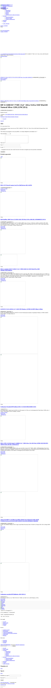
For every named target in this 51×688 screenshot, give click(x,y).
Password (2, 677)
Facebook (5, 640)
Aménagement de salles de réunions (10, 633)
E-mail (2, 147)
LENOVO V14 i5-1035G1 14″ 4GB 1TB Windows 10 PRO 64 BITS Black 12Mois (21, 309)
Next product (3, 79)
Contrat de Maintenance (7, 632)
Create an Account (10, 683)
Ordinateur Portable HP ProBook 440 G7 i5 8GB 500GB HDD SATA (18, 406)
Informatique (5, 631)
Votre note (2, 133)
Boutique (5, 623)
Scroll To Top (3, 684)
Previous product (3, 56)
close (1, 668)
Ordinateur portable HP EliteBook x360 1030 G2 (13, 594)
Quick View (2, 189)
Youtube (4, 642)
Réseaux (4, 635)
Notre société (5, 622)
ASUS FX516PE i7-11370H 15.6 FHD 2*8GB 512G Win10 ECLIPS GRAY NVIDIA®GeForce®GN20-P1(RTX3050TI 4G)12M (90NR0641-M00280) (19, 520)
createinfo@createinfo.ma (7, 6)
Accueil (2, 54)
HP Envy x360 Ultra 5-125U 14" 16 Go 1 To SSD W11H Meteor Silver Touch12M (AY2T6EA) (19, 100)
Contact (4, 625)
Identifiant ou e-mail (4, 675)
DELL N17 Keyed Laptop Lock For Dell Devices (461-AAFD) (16, 185)
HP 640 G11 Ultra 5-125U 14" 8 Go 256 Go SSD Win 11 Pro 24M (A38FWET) (16, 77)
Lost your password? (4, 682)
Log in (2, 680)
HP (24, 54)
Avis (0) (4, 118)
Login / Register (6, 663)
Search (14, 645)
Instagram (5, 641)
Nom (1, 144)
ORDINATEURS (7, 54)
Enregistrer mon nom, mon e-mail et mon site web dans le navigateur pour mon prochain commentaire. (22, 149)
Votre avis (2, 142)
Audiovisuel (5, 634)
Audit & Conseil (6, 629)
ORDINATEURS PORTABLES (17, 54)
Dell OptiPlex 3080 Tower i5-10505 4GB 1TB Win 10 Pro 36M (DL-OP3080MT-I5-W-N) (23, 219)
